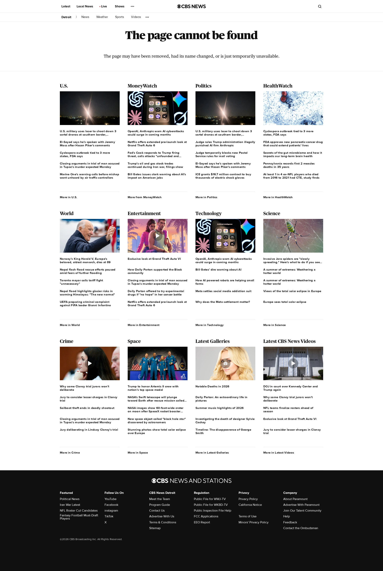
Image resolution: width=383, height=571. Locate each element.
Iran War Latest (70, 504)
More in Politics (206, 197)
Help (286, 516)
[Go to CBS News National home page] (191, 6)
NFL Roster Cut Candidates (79, 510)
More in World (70, 325)
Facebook (111, 504)
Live (104, 6)
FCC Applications (206, 516)
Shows (120, 6)
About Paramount (295, 499)
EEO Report (202, 522)
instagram (111, 510)
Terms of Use (248, 516)
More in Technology (209, 325)
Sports (120, 17)
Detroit (66, 17)
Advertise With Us (161, 516)
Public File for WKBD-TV (211, 504)
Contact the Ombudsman (300, 528)
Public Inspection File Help (212, 510)
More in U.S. (68, 197)
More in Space (138, 452)
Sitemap (155, 528)
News (85, 17)
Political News (69, 499)
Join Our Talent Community (302, 510)
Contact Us (157, 510)
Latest (66, 6)
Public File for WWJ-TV (210, 499)
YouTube (110, 499)
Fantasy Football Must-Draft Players (79, 517)
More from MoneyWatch (145, 197)
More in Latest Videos (278, 452)
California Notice (250, 504)
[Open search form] (320, 6)
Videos (136, 17)
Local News (85, 6)
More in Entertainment (143, 325)
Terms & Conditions (162, 522)
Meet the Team (159, 499)
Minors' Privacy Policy (253, 522)
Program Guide (159, 504)
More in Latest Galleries (212, 452)
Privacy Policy (248, 499)
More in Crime (70, 452)
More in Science (274, 325)
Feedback (290, 522)
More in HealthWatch (278, 197)
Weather (102, 17)
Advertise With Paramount (301, 504)
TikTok (109, 516)
